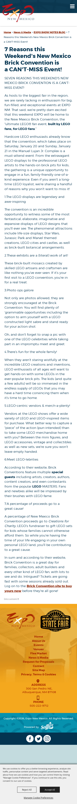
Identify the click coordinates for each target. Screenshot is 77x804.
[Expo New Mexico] (18, 13)
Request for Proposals (38, 662)
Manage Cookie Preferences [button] (38, 797)
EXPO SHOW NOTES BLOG (49, 32)
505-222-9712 (39, 705)
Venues (38, 649)
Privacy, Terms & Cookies (38, 674)
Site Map (38, 670)
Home (7, 32)
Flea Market (38, 653)
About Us (38, 641)
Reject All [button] (27, 789)
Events (39, 645)
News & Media (22, 32)
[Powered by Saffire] (47, 727)
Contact (38, 666)
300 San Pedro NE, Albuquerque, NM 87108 (39, 690)
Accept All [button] (50, 789)
